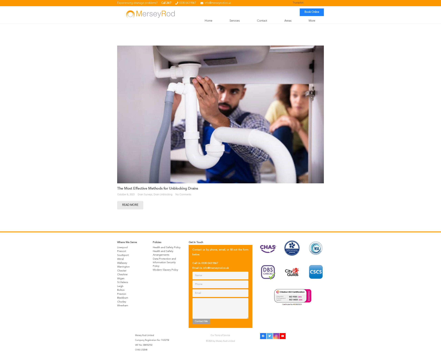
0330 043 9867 (210, 263)
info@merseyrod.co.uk (216, 268)
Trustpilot (298, 3)
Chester (121, 271)
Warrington (123, 267)
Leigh (120, 286)
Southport (123, 255)
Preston (121, 294)
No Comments (183, 195)
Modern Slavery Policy (165, 270)
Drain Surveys (145, 195)
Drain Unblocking (163, 195)
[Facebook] (263, 336)
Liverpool (122, 247)
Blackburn (122, 298)
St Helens (122, 282)
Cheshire (122, 274)
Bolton (121, 290)
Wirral (120, 259)
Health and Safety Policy (167, 247)
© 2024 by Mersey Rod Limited (220, 341)
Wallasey (122, 263)
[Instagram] (276, 336)
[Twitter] (270, 336)
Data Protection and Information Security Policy (164, 263)
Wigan (120, 278)
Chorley (121, 302)
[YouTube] (283, 336)
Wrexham (122, 305)
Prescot (121, 251)
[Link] (150, 14)
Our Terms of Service (220, 335)
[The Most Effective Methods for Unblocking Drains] (220, 114)
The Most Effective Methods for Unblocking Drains (157, 188)
